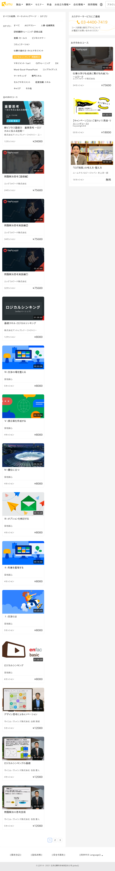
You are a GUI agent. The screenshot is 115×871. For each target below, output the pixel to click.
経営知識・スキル (43, 82)
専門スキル (37, 76)
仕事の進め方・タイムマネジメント (28, 51)
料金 (49, 4)
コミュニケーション (22, 44)
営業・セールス (20, 38)
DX (56, 63)
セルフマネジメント (22, 82)
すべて (17, 25)
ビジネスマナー (39, 38)
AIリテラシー (30, 25)
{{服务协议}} (15, 855)
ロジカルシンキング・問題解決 (27, 57)
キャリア (17, 88)
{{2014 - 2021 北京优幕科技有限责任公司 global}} (57, 865)
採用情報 (92, 4)
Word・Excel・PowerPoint (26, 70)
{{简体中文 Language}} (90, 855)
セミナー (39, 4)
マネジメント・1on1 (22, 63)
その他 (29, 88)
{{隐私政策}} (36, 855)
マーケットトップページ (26, 16)
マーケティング (20, 76)
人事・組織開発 (48, 25)
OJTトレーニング (43, 63)
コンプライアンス (50, 70)
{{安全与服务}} (58, 855)
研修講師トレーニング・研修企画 (28, 32)
